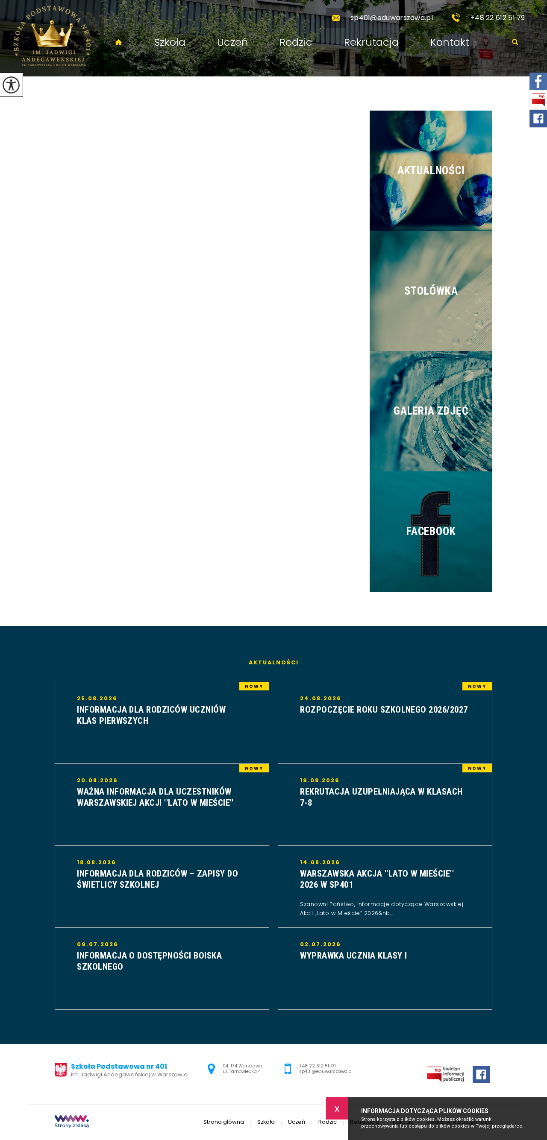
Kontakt (449, 42)
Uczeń (232, 42)
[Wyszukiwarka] (515, 42)
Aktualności (274, 663)
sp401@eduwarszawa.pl (391, 18)
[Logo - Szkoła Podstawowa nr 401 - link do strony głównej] (52, 38)
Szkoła (169, 42)
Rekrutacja (371, 42)
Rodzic (295, 42)
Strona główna (119, 42)
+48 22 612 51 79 (498, 18)
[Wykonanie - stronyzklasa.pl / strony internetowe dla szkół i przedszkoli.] (72, 1122)
